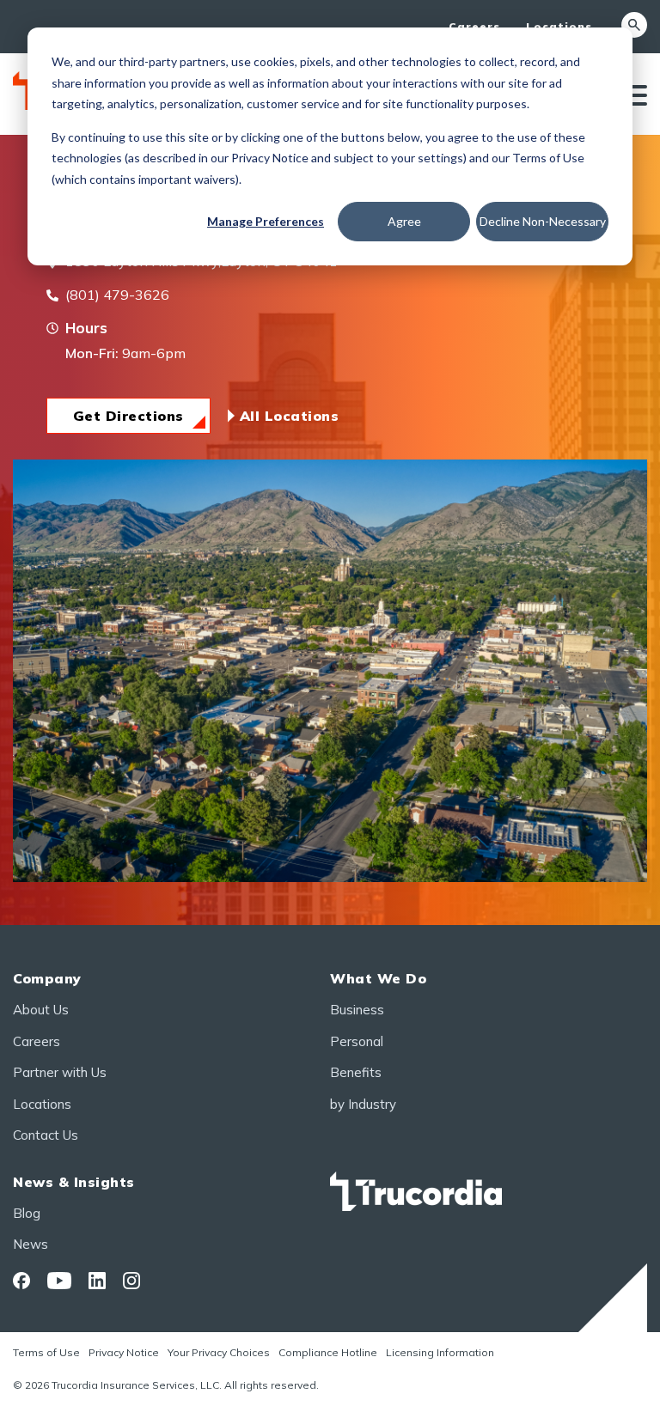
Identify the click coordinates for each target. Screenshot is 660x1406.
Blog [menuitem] (26, 1213)
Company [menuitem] (47, 978)
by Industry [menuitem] (363, 1104)
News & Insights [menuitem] (74, 1181)
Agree (404, 221)
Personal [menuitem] (356, 1041)
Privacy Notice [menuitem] (124, 1352)
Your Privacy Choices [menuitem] (219, 1352)
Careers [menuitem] (474, 26)
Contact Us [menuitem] (45, 1135)
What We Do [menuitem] (378, 978)
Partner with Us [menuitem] (60, 1072)
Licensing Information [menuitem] (440, 1352)
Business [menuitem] (357, 1009)
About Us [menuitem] (41, 1009)
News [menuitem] (30, 1244)
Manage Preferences (265, 221)
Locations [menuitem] (559, 26)
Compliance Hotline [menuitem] (327, 1352)
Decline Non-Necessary (543, 221)
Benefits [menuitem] (356, 1072)
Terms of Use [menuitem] (46, 1352)
